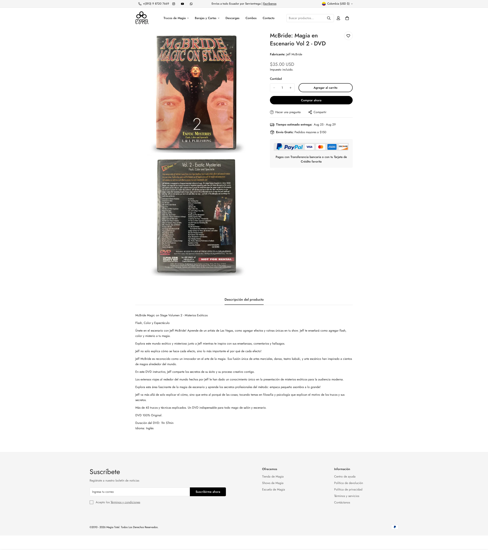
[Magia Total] (142, 18)
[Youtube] (182, 3)
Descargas (232, 18)
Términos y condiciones (125, 502)
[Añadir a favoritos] (348, 35)
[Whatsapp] (191, 3)
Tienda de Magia (273, 476)
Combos (251, 18)
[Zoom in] (249, 39)
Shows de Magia (272, 483)
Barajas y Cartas (205, 18)
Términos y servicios (346, 496)
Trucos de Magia (175, 18)
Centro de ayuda (345, 476)
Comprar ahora (311, 100)
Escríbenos (269, 4)
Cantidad (276, 79)
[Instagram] (173, 3)
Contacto (268, 18)
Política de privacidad (348, 489)
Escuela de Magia (273, 489)
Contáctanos (342, 502)
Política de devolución (348, 483)
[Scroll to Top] (480, 529)
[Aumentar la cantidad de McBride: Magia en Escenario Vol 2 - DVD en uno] (291, 88)
